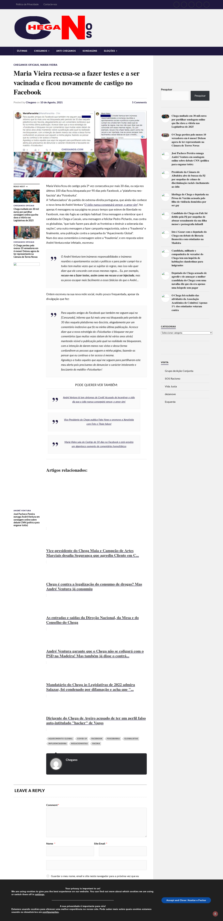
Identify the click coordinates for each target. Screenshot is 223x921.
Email (103, 843)
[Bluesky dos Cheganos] (184, 5)
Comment (52, 805)
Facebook (96, 739)
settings (39, 894)
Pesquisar (166, 89)
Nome (50, 843)
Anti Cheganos (66, 51)
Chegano (31, 102)
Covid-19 (82, 739)
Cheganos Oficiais (26, 65)
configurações (50, 912)
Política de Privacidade (27, 4)
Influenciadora (57, 743)
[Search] (206, 5)
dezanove (170, 394)
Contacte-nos (50, 4)
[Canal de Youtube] (191, 5)
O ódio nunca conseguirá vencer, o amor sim (110, 204)
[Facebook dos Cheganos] (176, 5)
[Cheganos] (111, 28)
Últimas (22, 51)
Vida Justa (171, 386)
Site (96, 843)
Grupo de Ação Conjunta (179, 371)
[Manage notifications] (215, 913)
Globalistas (131, 739)
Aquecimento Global (60, 739)
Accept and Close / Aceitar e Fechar (186, 900)
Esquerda (170, 402)
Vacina (96, 743)
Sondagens (90, 51)
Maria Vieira (48, 65)
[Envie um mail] (199, 5)
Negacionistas (79, 743)
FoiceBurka (113, 739)
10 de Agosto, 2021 (51, 102)
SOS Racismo (172, 378)
